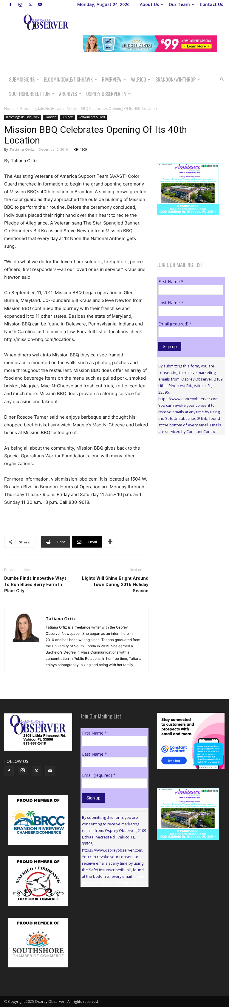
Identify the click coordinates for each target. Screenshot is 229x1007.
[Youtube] (39, 4)
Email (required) (175, 324)
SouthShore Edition (29, 93)
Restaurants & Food (91, 117)
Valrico (138, 79)
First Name (170, 281)
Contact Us (211, 4)
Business (67, 117)
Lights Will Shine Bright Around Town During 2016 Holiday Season (115, 584)
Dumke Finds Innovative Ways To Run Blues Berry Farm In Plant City (35, 584)
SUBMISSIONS (22, 79)
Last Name (170, 302)
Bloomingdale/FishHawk (68, 79)
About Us (149, 4)
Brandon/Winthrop (175, 79)
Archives (68, 93)
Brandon (50, 117)
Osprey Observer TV (106, 93)
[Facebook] (10, 4)
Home (9, 108)
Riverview (112, 79)
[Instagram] (20, 4)
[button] (222, 79)
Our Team (179, 4)
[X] (30, 4)
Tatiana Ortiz (22, 149)
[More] (110, 542)
